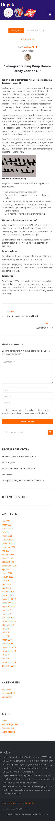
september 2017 (9, 603)
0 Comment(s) (27, 39)
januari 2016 (7, 644)
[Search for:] (24, 432)
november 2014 (9, 662)
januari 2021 (7, 558)
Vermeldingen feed (10, 724)
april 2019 (6, 584)
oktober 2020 (8, 562)
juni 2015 (6, 658)
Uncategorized (16, 30)
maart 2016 (7, 640)
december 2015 (9, 647)
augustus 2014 (8, 666)
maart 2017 (7, 614)
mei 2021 (6, 551)
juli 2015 (5, 655)
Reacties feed (8, 728)
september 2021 (9, 547)
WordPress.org (8, 732)
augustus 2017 (8, 606)
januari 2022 (7, 540)
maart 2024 (7, 525)
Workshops (7, 697)
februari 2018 (8, 592)
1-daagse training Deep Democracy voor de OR (23, 480)
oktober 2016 (8, 625)
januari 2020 (7, 577)
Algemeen (6, 690)
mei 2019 (6, 580)
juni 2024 (6, 521)
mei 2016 (6, 636)
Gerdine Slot (29, 47)
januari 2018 (7, 595)
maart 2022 (7, 536)
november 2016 (9, 621)
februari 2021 (8, 554)
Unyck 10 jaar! (8, 462)
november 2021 (9, 543)
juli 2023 (5, 532)
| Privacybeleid (29, 803)
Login (4, 721)
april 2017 (6, 610)
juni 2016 (6, 632)
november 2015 (9, 651)
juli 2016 (5, 629)
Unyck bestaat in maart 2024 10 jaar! (18, 468)
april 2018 (6, 588)
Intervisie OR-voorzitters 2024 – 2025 (19, 457)
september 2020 (9, 566)
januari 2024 (7, 529)
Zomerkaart (7, 474)
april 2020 (6, 569)
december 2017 (9, 599)
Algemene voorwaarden (11, 803)
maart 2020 (7, 573)
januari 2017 (7, 618)
